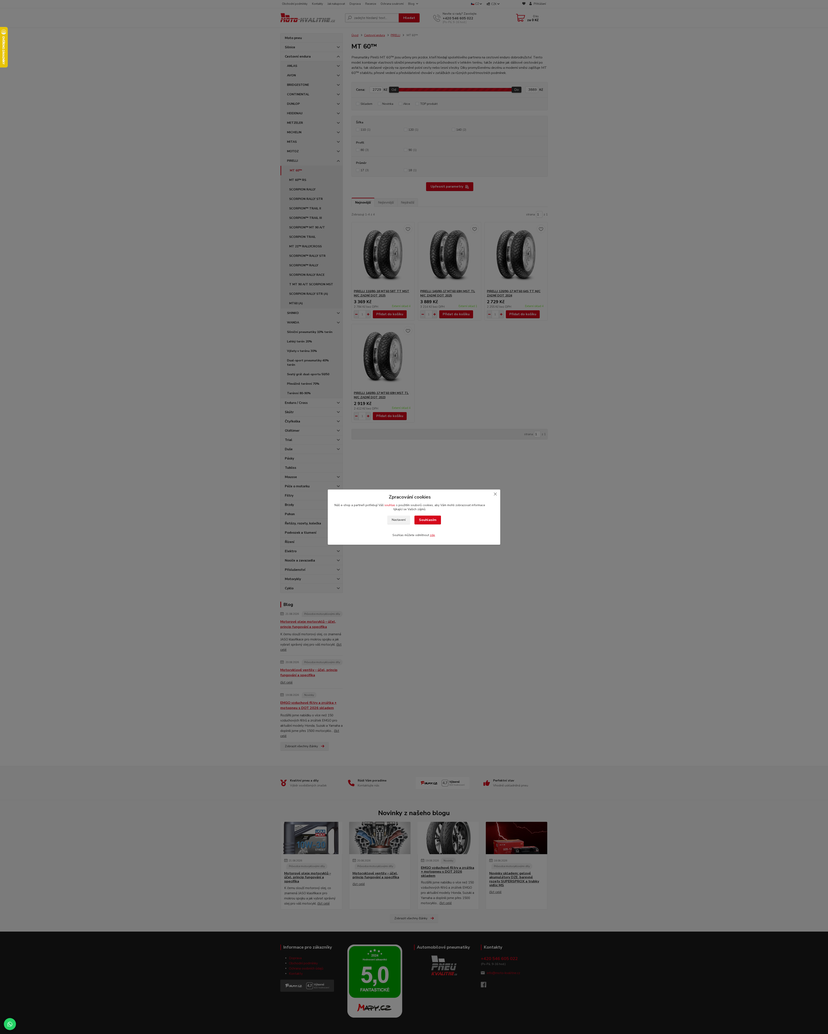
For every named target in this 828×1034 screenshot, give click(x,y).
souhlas (389, 505)
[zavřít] (495, 494)
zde (432, 535)
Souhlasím (427, 520)
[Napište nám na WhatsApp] (10, 1024)
